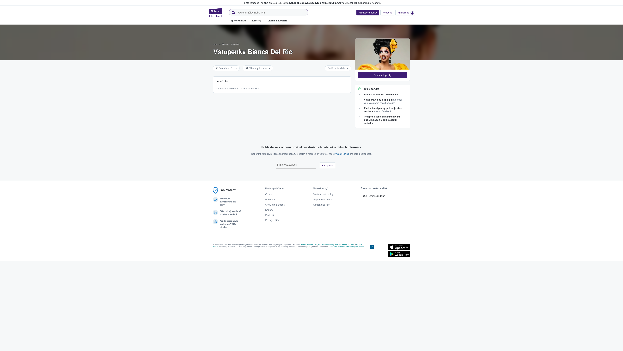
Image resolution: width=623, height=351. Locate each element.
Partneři (269, 215)
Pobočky (270, 199)
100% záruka (371, 89)
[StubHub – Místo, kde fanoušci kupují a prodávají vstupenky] (215, 12)
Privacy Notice (341, 153)
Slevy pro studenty (275, 204)
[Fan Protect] (224, 190)
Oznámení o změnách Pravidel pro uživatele (347, 246)
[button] (382, 75)
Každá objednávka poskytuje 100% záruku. (313, 2)
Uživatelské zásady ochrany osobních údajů (336, 244)
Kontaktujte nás (321, 204)
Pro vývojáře (272, 220)
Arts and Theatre (221, 44)
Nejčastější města (322, 199)
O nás (268, 194)
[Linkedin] (372, 251)
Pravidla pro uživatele (308, 244)
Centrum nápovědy (323, 194)
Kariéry (269, 209)
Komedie (235, 44)
